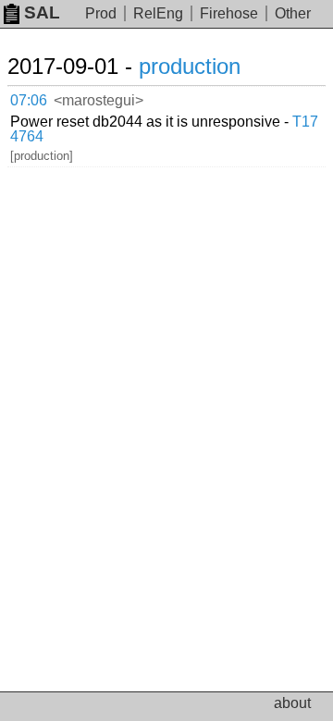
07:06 (28, 100)
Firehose (229, 13)
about (292, 703)
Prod (101, 13)
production (189, 66)
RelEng (158, 13)
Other (293, 13)
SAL (42, 12)
